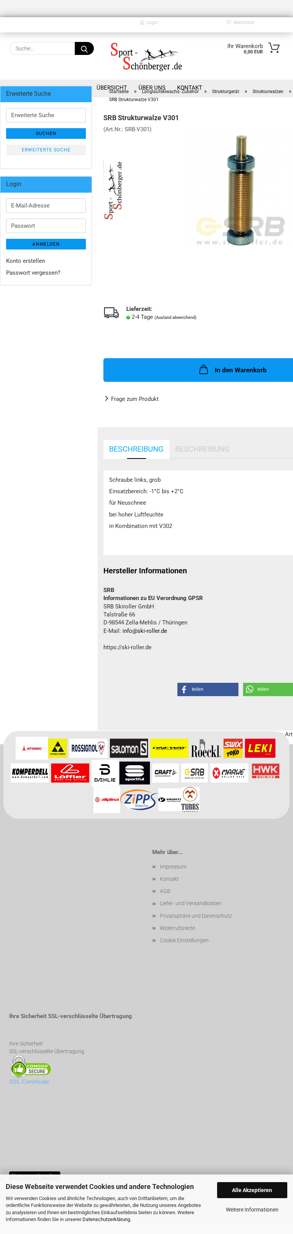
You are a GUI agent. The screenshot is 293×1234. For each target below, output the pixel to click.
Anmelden (46, 244)
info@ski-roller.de (144, 630)
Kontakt (169, 879)
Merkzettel (242, 22)
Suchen (46, 133)
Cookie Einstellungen (184, 940)
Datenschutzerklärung (106, 1219)
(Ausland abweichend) (175, 317)
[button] (207, 689)
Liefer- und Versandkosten (191, 903)
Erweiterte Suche (46, 150)
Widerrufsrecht (177, 928)
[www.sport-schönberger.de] (146, 56)
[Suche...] (84, 48)
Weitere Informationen (252, 1210)
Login (151, 22)
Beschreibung (136, 449)
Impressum (173, 867)
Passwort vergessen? (33, 272)
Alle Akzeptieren (252, 1190)
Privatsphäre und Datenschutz (196, 916)
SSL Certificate (29, 1081)
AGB (165, 891)
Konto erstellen (25, 260)
